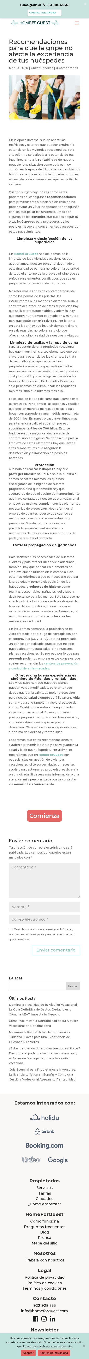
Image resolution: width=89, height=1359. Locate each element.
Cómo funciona (44, 1221)
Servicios (44, 1187)
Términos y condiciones (44, 1288)
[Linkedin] (53, 1318)
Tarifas (44, 1193)
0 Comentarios (67, 68)
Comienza (44, 815)
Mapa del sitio (44, 1243)
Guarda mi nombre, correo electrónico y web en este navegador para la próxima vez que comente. (41, 934)
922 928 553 (44, 1305)
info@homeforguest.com (44, 1311)
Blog (44, 1232)
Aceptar (28, 1352)
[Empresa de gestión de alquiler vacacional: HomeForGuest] (39, 22)
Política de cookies (44, 1283)
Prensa (44, 1237)
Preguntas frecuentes (44, 1227)
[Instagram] (44, 1318)
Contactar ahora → (44, 12)
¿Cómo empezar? (44, 1204)
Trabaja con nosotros (44, 1260)
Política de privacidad (45, 1277)
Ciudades (44, 1198)
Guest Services (42, 68)
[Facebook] (36, 1318)
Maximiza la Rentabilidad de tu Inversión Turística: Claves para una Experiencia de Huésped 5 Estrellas (39, 1037)
